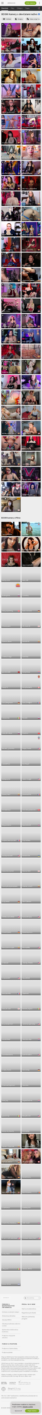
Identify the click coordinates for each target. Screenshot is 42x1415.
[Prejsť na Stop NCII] (14, 1389)
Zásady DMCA (6, 1320)
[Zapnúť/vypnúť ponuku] (2, 3)
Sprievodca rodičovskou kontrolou (10, 1331)
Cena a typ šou (35, 19)
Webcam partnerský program (28, 1318)
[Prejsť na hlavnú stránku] (13, 3)
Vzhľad (8, 19)
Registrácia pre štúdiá (29, 1313)
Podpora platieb (7, 1352)
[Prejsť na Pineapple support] (3, 1389)
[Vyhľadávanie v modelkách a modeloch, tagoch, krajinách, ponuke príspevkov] (39, 8)
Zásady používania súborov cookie (11, 1325)
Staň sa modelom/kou (29, 1309)
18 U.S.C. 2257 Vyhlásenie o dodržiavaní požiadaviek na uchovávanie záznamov (19, 1397)
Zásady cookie (28, 1407)
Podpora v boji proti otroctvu (8, 1336)
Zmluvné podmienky (8, 1316)
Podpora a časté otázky (10, 1348)
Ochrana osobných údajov (10, 1312)
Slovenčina (30, 1298)
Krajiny (20, 19)
